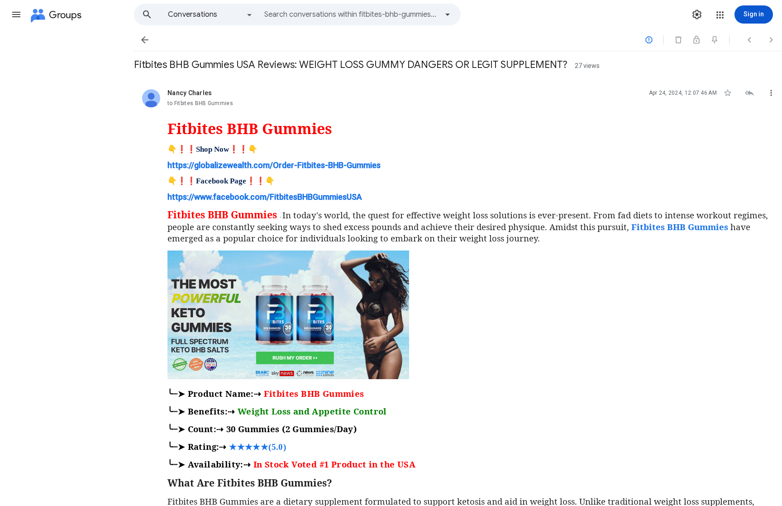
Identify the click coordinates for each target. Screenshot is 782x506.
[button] (16, 14)
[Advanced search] (447, 14)
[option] (210, 14)
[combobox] (351, 14)
